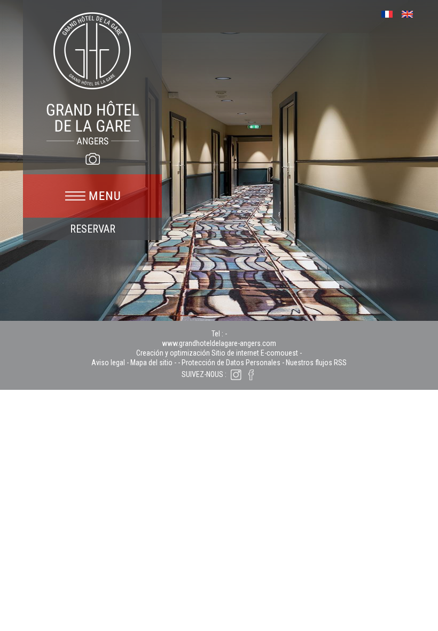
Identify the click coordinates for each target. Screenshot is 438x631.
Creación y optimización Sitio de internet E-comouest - (219, 353)
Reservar (92, 228)
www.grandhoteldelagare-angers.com (219, 343)
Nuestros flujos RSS (316, 362)
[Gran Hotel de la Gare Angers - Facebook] (251, 374)
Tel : (218, 333)
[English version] (411, 13)
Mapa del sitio (151, 362)
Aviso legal (108, 362)
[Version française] (390, 13)
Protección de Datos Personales (231, 362)
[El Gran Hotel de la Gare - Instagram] (236, 374)
